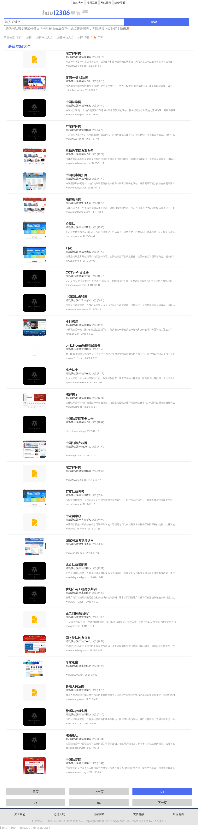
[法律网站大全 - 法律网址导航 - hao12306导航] (99, 12)
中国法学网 (73, 102)
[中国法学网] (34, 107)
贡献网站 (99, 814)
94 (162, 791)
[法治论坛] (34, 741)
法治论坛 (72, 735)
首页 (19, 37)
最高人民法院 (75, 686)
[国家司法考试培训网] (34, 546)
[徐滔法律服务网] (34, 716)
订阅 (99, 37)
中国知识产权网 (76, 443)
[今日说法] (34, 327)
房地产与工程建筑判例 (81, 589)
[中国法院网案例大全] (34, 424)
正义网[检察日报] (77, 613)
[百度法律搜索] (34, 497)
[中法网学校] (34, 521)
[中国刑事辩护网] (34, 180)
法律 (29, 37)
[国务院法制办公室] (34, 643)
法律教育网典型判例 (80, 150)
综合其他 (71, 56)
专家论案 (72, 662)
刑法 (69, 248)
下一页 (162, 802)
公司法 (70, 223)
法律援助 (86, 129)
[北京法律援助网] (34, 570)
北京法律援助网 (76, 564)
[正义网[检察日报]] (34, 619)
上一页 (99, 791)
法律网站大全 (65, 37)
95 (35, 802)
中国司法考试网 (76, 296)
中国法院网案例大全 (80, 418)
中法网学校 (73, 516)
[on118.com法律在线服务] (34, 351)
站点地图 (178, 814)
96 (99, 802)
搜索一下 (157, 22)
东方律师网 (73, 53)
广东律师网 (73, 126)
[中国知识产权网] (34, 448)
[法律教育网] (34, 205)
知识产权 (86, 446)
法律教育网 (73, 199)
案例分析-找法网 (77, 77)
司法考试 (86, 202)
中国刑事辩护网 (76, 175)
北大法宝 (72, 370)
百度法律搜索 (75, 491)
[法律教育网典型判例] (34, 156)
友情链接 (138, 814)
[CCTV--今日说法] (34, 278)
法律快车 (72, 394)
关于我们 (19, 814)
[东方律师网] (34, 59)
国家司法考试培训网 (80, 540)
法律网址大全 (44, 37)
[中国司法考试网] (34, 302)
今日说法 (72, 321)
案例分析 (86, 81)
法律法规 (86, 227)
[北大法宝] (34, 375)
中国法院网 (73, 759)
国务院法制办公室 (78, 637)
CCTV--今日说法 (77, 272)
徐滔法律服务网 (76, 711)
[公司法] (34, 229)
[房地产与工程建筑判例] (34, 594)
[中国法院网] (34, 765)
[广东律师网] (34, 132)
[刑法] (34, 253)
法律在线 (86, 56)
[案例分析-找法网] (34, 83)
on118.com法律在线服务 (83, 345)
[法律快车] (34, 400)
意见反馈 (59, 814)
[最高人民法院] (34, 692)
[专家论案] (34, 668)
